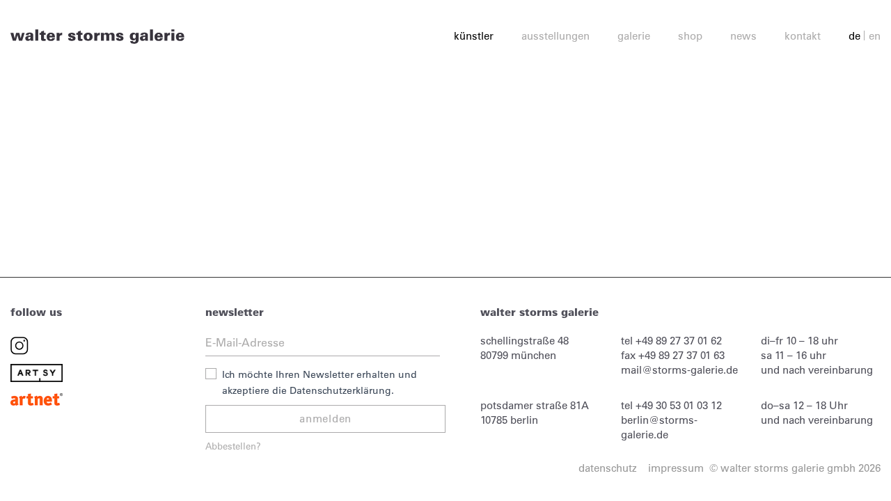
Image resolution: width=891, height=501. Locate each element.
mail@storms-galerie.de (679, 369)
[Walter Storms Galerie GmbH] (97, 36)
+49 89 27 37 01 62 (679, 340)
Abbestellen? (233, 446)
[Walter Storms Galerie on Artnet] (36, 398)
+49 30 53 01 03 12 (679, 405)
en (875, 36)
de (854, 36)
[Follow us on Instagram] (19, 344)
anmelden (325, 418)
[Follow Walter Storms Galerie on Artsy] (36, 372)
